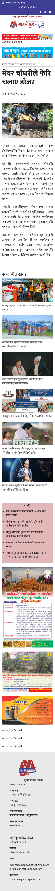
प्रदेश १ (11, 64)
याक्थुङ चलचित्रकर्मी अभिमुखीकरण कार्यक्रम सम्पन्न (26, 544)
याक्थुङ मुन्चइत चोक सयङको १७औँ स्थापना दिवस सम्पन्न (26, 513)
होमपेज (4, 64)
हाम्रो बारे (23, 8)
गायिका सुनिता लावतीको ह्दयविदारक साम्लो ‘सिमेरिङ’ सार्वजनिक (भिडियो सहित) (26, 555)
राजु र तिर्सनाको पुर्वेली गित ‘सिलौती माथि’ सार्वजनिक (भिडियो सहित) (24, 534)
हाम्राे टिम (32, 8)
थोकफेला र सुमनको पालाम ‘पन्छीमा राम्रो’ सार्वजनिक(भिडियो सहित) (24, 524)
